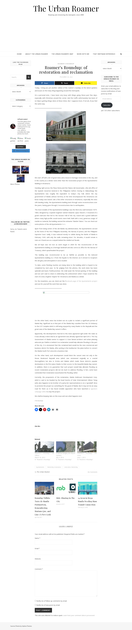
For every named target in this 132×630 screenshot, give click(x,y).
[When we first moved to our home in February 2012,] (21, 140)
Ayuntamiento (40, 467)
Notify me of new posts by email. (48, 605)
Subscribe (106, 105)
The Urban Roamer (66, 8)
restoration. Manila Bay (71, 467)
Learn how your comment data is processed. (79, 615)
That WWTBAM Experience (104, 54)
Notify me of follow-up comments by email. (52, 601)
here (63, 224)
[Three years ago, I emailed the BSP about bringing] (28, 140)
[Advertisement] (66, 36)
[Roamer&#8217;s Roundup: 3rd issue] (87, 446)
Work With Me (83, 54)
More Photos (15, 184)
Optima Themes (27, 626)
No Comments (92, 472)
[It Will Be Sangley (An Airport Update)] (65, 446)
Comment (39, 569)
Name (37, 538)
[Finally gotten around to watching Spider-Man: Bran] (13, 140)
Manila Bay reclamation (54, 467)
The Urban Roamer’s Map (62, 54)
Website (38, 559)
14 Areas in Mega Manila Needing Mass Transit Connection (87, 501)
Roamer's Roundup (66, 64)
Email (37, 548)
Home (19, 54)
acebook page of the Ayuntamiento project (81, 281)
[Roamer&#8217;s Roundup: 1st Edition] (44, 446)
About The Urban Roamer (36, 54)
